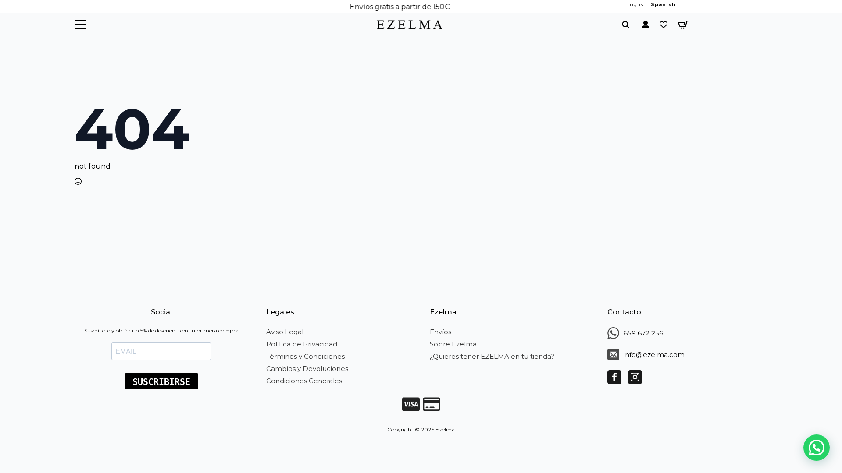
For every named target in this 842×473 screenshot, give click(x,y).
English (636, 4)
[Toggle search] (625, 24)
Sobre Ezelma (453, 344)
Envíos (440, 332)
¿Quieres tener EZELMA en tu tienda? (492, 356)
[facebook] (614, 377)
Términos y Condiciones (305, 356)
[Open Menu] (80, 24)
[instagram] (635, 377)
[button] (816, 447)
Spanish (663, 4)
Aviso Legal (284, 332)
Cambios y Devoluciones (307, 368)
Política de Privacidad (301, 344)
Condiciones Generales (304, 381)
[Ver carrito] (683, 25)
